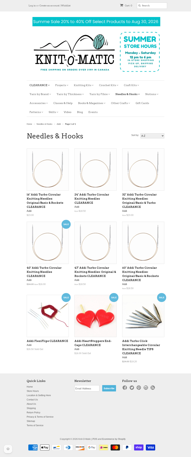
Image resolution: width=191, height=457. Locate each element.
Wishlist (66, 5)
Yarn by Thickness (69, 94)
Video (67, 112)
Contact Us (32, 399)
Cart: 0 (128, 5)
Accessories (37, 103)
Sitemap (31, 421)
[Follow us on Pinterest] (139, 388)
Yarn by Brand (39, 94)
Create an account (49, 5)
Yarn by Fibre (98, 94)
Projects (61, 85)
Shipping (31, 408)
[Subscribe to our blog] (153, 388)
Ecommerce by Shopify (114, 439)
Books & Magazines (91, 103)
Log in (32, 5)
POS (95, 439)
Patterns (35, 112)
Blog (80, 112)
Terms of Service (35, 425)
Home (30, 386)
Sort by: (135, 135)
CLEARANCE (38, 85)
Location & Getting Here (39, 395)
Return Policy (33, 412)
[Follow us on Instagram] (146, 388)
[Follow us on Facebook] (125, 388)
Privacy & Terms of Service (40, 417)
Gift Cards (142, 103)
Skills (53, 112)
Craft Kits (130, 85)
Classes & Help (63, 103)
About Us (31, 404)
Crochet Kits (108, 85)
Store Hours (33, 391)
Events (93, 112)
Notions (151, 94)
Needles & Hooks (126, 94)
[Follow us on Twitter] (132, 388)
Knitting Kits (83, 85)
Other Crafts (119, 103)
